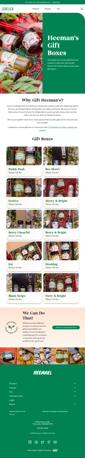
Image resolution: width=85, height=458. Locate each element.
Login (11, 400)
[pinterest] (49, 442)
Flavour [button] (48, 9)
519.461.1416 (42, 428)
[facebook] (36, 442)
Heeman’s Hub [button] (16, 396)
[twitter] (42, 443)
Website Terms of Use (17, 411)
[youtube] (55, 443)
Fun (58, 9)
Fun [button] (11, 391)
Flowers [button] (35, 9)
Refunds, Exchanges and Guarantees (55, 411)
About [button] (12, 404)
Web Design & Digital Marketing (39, 450)
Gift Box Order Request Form (66, 327)
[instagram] (30, 443)
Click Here (56, 2)
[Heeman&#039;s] (42, 372)
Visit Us (12, 414)
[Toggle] (82, 9)
